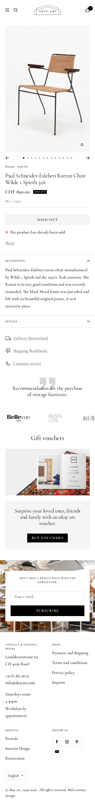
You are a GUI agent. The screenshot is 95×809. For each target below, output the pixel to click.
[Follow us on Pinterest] (77, 742)
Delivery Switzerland (31, 338)
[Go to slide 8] (51, 158)
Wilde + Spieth (16, 166)
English (13, 775)
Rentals (11, 738)
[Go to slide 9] (55, 158)
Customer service (27, 363)
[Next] (88, 157)
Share (10, 242)
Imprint (58, 682)
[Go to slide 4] (35, 158)
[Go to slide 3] (31, 158)
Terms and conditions (69, 662)
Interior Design (17, 748)
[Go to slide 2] (27, 158)
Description (15, 260)
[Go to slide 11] (63, 158)
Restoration (15, 758)
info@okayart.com (20, 682)
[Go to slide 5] (39, 158)
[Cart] (87, 10)
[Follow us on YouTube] (57, 752)
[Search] (16, 10)
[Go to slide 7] (47, 158)
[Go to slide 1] (23, 158)
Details (11, 321)
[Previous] (7, 157)
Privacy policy (63, 672)
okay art (15, 789)
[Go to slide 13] (71, 158)
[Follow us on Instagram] (67, 742)
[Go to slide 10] (59, 158)
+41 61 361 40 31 (17, 675)
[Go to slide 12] (67, 158)
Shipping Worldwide (30, 350)
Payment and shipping (70, 652)
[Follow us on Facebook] (57, 742)
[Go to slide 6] (43, 158)
